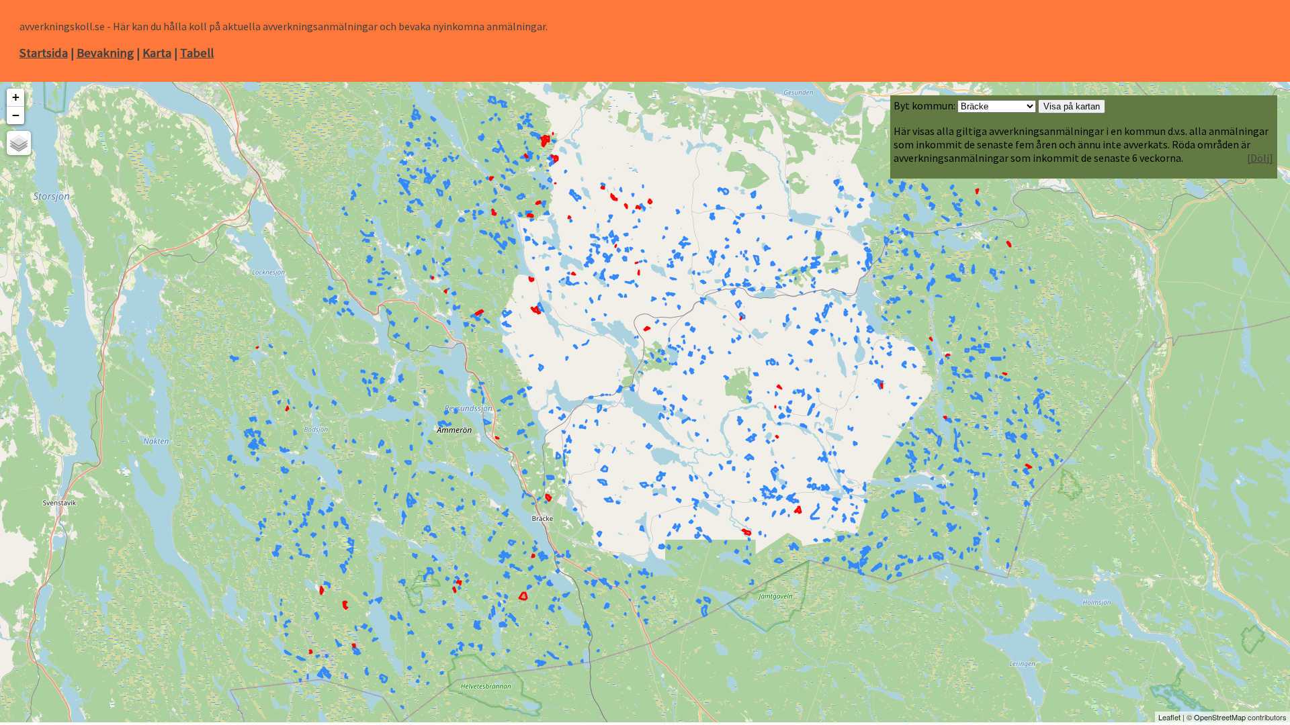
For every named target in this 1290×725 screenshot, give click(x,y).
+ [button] (15, 97)
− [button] (15, 115)
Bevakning (105, 52)
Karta (156, 52)
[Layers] (19, 143)
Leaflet (1169, 717)
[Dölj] (1260, 157)
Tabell (197, 52)
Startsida (43, 52)
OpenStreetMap (1220, 717)
